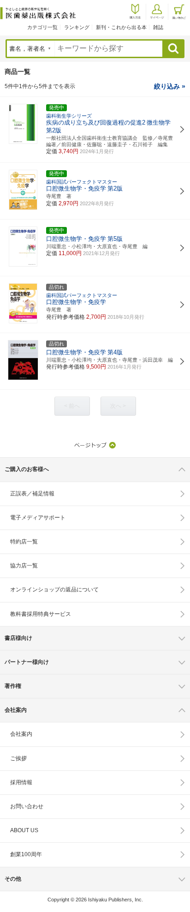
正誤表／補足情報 (32, 493)
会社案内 (21, 734)
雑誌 (158, 27)
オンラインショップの (54, 589)
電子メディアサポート (37, 517)
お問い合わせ (26, 806)
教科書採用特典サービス (40, 614)
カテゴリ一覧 (42, 27)
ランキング (76, 27)
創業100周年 (26, 854)
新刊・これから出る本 (121, 27)
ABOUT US (24, 830)
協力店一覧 (24, 565)
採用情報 (21, 782)
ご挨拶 (18, 758)
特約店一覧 (24, 541)
